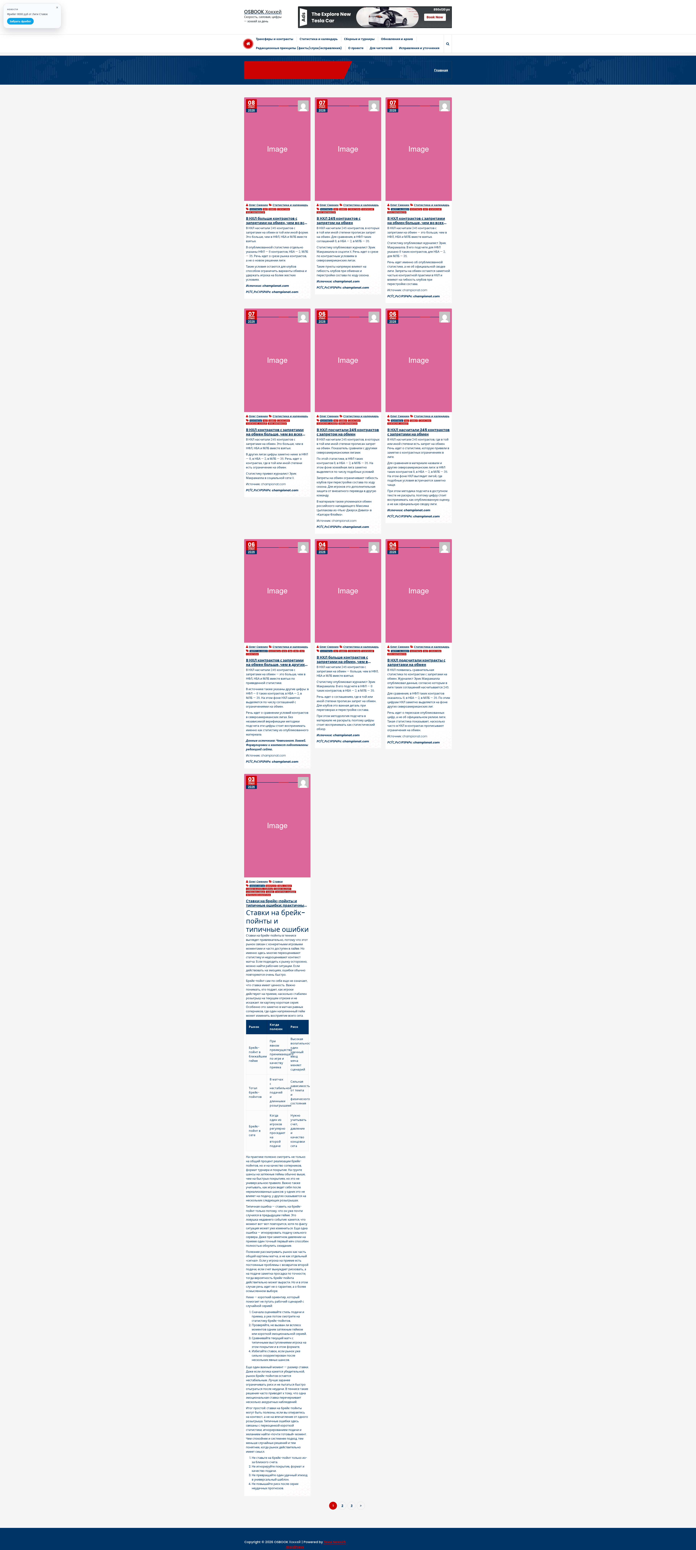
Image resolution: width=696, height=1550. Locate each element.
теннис (270, 892)
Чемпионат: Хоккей (256, 423)
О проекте (355, 48)
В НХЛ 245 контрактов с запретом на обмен (339, 220)
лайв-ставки (284, 886)
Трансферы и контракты (274, 39)
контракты (255, 209)
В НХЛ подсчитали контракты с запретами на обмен (416, 662)
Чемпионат (367, 209)
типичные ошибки (285, 892)
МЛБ (284, 651)
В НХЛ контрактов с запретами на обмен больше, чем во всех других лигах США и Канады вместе (416, 220)
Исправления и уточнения (419, 48)
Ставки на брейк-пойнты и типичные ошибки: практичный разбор (276, 903)
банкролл (271, 886)
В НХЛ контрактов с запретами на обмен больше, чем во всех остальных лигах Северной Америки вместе (275, 432)
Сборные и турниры (359, 39)
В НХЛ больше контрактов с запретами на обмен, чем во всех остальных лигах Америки (277, 220)
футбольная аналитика (258, 895)
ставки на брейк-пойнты (259, 889)
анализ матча (257, 886)
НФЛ (296, 651)
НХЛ (265, 209)
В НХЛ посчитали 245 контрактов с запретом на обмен (348, 432)
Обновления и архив (397, 39)
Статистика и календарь (319, 39)
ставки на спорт (282, 889)
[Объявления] (375, 17)
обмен (272, 209)
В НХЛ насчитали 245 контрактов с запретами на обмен (418, 432)
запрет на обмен (400, 209)
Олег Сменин (258, 205)
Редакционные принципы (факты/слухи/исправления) (299, 48)
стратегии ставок (255, 892)
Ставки (278, 881)
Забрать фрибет (20, 21)
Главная (441, 70)
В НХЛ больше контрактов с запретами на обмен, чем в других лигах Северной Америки (348, 659)
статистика (283, 209)
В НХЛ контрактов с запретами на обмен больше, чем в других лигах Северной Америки (275, 662)
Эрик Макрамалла (255, 212)
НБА (290, 651)
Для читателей (381, 48)
